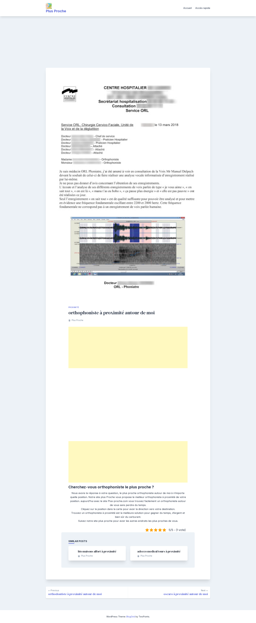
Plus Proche (56, 11)
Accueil (187, 8)
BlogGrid (130, 616)
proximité (73, 307)
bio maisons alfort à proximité (97, 551)
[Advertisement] (128, 38)
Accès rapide (202, 8)
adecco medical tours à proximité (158, 551)
